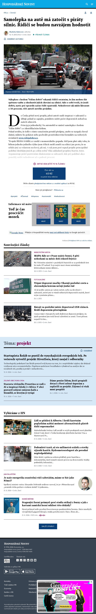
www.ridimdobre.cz (28, 138)
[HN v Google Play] (12, 571)
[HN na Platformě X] (17, 560)
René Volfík (30, 92)
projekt (24, 343)
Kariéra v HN (8, 592)
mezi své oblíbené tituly (59, 232)
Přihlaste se (58, 190)
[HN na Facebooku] (21, 560)
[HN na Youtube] (35, 560)
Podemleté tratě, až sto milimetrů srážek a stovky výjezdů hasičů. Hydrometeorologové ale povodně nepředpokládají (61, 450)
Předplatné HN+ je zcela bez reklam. (80, 240)
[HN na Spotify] (31, 560)
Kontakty (7, 581)
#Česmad (24, 196)
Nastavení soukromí (36, 588)
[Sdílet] (85, 13)
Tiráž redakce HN (10, 585)
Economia (7, 588)
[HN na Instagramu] (24, 560)
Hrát (43, 221)
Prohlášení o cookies (36, 585)
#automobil (46, 196)
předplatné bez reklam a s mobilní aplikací (50, 183)
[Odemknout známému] (91, 13)
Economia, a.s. (19, 547)
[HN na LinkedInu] (28, 560)
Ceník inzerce (8, 596)
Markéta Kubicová (16, 32)
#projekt (14, 196)
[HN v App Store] (28, 571)
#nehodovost (59, 196)
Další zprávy (48, 526)
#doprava (35, 196)
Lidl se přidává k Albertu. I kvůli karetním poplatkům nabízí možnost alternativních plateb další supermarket (61, 424)
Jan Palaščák (10, 474)
